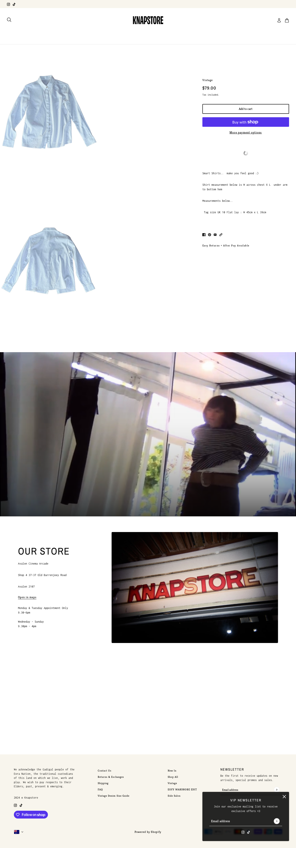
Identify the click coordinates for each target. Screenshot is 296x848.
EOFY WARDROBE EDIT (182, 789)
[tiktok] (14, 4)
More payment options (245, 132)
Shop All (173, 776)
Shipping (103, 783)
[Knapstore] (148, 20)
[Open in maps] (195, 587)
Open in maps (27, 597)
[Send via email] (215, 234)
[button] (221, 234)
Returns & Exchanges (111, 776)
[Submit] (277, 821)
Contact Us (104, 770)
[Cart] (287, 20)
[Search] (9, 20)
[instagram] (8, 4)
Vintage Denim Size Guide (113, 795)
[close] (284, 796)
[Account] (279, 20)
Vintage (207, 80)
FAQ (100, 789)
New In (172, 770)
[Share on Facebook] (204, 234)
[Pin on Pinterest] (209, 234)
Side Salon (174, 795)
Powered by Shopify (148, 832)
